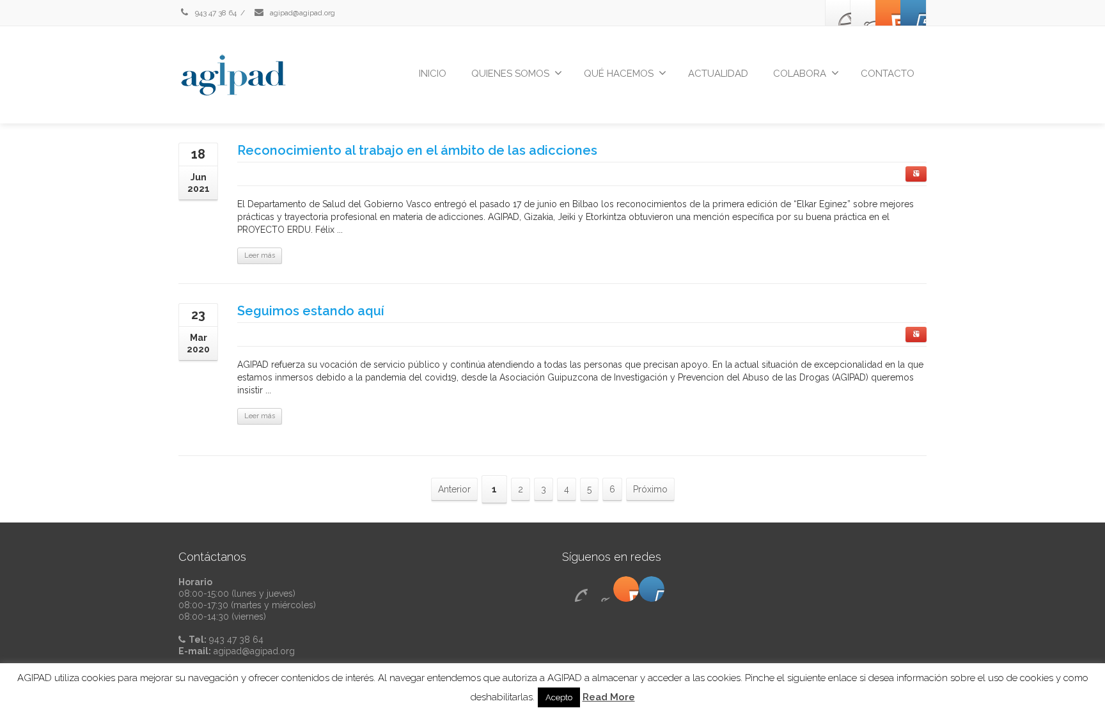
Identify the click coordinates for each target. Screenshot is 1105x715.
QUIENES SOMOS (510, 73)
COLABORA (799, 73)
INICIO (432, 73)
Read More (609, 697)
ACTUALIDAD (718, 73)
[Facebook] (838, 13)
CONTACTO (887, 73)
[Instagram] (863, 13)
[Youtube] (913, 13)
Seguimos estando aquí (310, 310)
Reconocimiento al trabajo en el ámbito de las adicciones (417, 150)
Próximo (650, 489)
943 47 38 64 (215, 12)
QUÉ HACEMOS (619, 73)
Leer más (259, 255)
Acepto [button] (558, 697)
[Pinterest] (888, 13)
